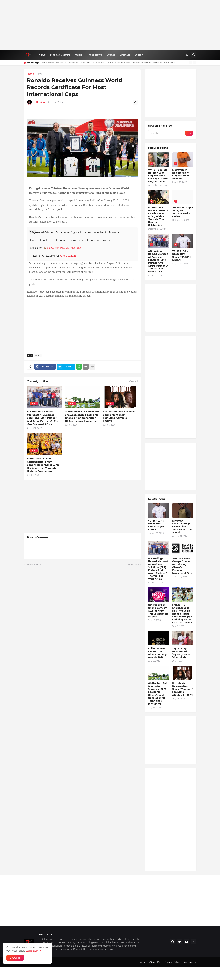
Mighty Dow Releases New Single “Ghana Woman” (180, 174)
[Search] (193, 55)
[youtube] (186, 941)
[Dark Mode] (187, 55)
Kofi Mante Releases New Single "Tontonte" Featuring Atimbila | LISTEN (119, 416)
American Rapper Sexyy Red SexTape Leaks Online (182, 212)
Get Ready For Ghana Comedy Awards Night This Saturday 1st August (158, 610)
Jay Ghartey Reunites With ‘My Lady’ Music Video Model (181, 653)
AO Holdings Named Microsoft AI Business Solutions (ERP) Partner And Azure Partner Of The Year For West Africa (42, 418)
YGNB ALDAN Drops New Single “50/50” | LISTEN (181, 255)
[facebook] (172, 941)
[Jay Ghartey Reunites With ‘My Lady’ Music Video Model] (182, 638)
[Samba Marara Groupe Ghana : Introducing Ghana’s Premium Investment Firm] (182, 548)
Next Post (133, 564)
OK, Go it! (15, 957)
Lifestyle (125, 54)
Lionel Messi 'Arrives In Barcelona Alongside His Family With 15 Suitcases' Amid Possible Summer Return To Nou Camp (108, 62)
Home (30, 74)
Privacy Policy (172, 962)
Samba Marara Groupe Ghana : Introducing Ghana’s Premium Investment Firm (182, 565)
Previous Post (33, 564)
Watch (139, 54)
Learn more (31, 950)
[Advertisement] (110, 24)
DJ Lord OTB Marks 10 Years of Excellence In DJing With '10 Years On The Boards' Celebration (158, 216)
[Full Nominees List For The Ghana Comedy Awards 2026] (158, 638)
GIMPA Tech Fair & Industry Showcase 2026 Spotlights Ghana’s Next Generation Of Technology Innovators (82, 416)
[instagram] (193, 941)
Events (110, 54)
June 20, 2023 (68, 255)
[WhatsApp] (79, 367)
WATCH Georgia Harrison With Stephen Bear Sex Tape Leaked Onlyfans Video (158, 175)
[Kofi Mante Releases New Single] (182, 673)
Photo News (94, 54)
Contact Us (190, 962)
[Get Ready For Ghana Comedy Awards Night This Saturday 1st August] (158, 594)
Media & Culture (60, 54)
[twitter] (179, 941)
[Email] (86, 367)
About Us (154, 962)
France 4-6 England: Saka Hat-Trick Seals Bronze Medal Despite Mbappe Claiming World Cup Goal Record (182, 613)
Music (78, 54)
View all (133, 381)
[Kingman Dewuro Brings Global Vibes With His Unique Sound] (182, 510)
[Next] (194, 62)
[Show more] (92, 367)
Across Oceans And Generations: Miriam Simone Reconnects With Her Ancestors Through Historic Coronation (43, 465)
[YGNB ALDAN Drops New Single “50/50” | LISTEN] (158, 510)
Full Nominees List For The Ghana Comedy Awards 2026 (157, 653)
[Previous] (190, 62)
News (42, 54)
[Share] (135, 102)
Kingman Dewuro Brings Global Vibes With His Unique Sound (182, 526)
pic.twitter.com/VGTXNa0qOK (65, 247)
